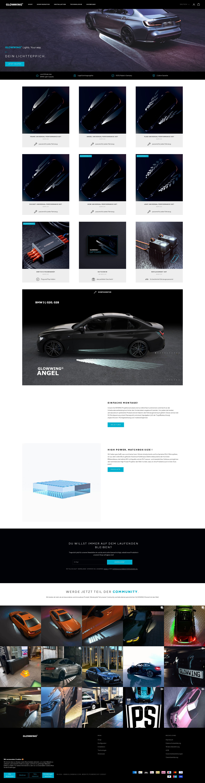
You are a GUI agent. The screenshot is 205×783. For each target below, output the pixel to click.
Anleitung (116, 425)
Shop (30, 4)
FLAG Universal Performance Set (159, 136)
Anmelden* (120, 562)
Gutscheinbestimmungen (174, 754)
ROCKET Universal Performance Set (45, 204)
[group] (102, 371)
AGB (167, 750)
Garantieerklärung (172, 757)
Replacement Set (159, 272)
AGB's (106, 569)
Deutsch (183, 4)
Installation (60, 4)
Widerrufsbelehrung (172, 747)
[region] (102, 326)
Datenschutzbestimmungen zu (125, 569)
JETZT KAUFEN (14, 64)
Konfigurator (43, 4)
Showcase (91, 4)
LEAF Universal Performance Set (159, 204)
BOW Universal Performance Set (102, 204)
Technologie (76, 4)
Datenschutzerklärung (173, 743)
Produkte (115, 469)
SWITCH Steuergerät (45, 272)
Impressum (169, 740)
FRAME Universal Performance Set (45, 136)
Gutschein (102, 272)
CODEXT (103, 774)
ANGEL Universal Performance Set (102, 136)
